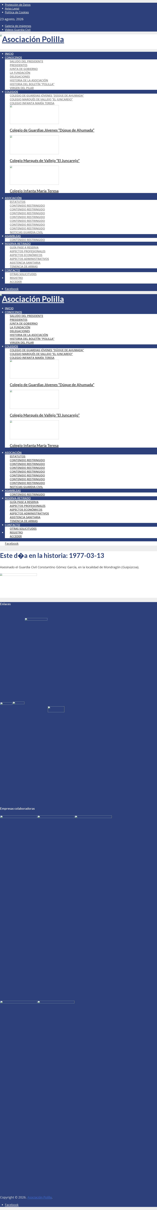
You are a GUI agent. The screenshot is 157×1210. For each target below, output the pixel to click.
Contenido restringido (27, 205)
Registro (16, 278)
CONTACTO (12, 270)
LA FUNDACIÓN (20, 73)
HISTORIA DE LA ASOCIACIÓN (29, 80)
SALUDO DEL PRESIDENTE (26, 61)
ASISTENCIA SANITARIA (25, 263)
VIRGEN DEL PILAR (22, 88)
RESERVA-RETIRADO (18, 244)
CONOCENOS (13, 57)
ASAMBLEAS (13, 236)
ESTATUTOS (17, 202)
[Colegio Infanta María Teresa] (34, 184)
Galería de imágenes (18, 26)
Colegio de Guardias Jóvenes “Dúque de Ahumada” (47, 95)
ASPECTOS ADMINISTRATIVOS (29, 259)
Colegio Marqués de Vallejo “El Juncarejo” (41, 99)
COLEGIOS (11, 92)
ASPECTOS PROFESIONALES (27, 251)
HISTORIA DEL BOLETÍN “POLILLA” (32, 84)
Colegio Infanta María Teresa (32, 103)
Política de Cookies (17, 12)
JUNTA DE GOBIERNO (24, 69)
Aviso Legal (12, 8)
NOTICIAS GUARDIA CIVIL (26, 232)
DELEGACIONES (20, 76)
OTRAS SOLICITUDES (23, 274)
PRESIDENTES (18, 65)
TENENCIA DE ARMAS (24, 266)
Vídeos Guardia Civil (18, 30)
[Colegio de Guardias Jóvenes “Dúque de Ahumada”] (34, 123)
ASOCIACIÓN (13, 198)
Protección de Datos (18, 5)
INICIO (9, 54)
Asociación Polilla (39, 1197)
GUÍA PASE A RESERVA (24, 247)
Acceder (16, 282)
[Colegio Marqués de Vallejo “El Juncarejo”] (34, 153)
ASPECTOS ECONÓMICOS (26, 255)
